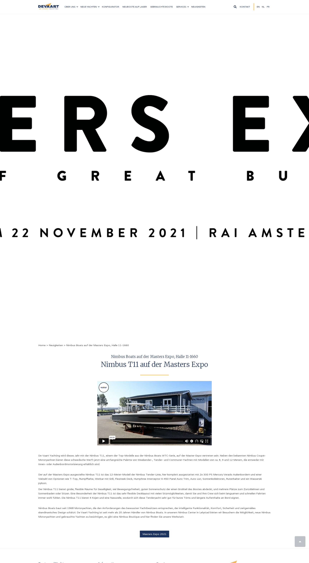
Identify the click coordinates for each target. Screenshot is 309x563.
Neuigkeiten (198, 6)
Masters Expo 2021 (154, 534)
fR (268, 6)
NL (263, 6)
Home (42, 345)
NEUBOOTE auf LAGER (134, 6)
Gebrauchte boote (161, 6)
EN (258, 6)
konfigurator (110, 6)
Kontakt (245, 6)
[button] (71, 6)
